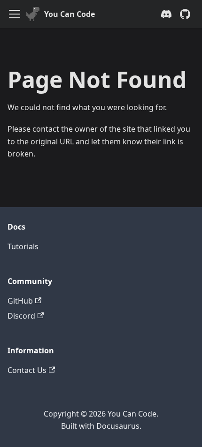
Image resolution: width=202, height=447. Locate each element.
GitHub (20, 301)
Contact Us (27, 370)
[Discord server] (166, 14)
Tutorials (23, 246)
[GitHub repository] (185, 14)
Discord (21, 316)
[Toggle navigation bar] (15, 14)
